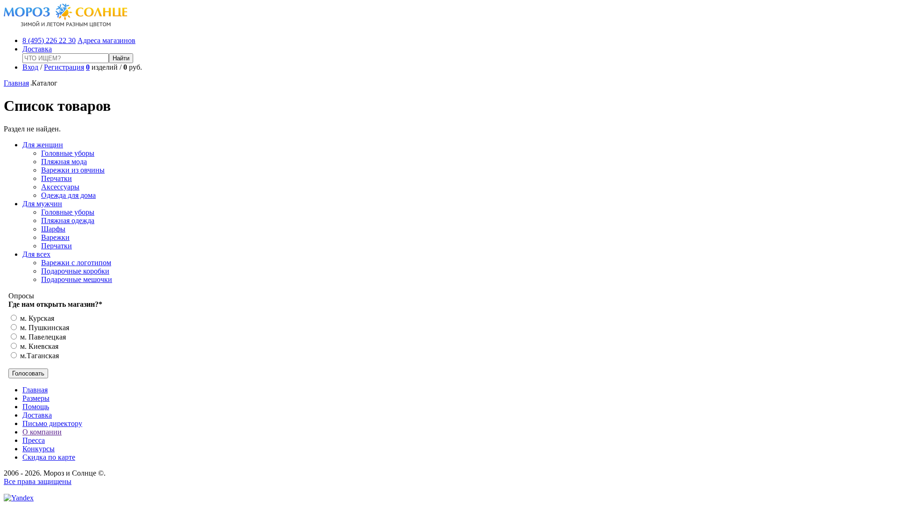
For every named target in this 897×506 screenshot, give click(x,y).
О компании (42, 432)
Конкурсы (38, 449)
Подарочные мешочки (76, 279)
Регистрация (64, 67)
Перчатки (56, 178)
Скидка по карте (48, 457)
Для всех (36, 254)
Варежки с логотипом (76, 263)
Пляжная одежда (67, 220)
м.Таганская (38, 356)
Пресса (33, 440)
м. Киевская (38, 346)
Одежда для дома (68, 195)
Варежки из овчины (73, 170)
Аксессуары (60, 187)
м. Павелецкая (42, 337)
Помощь (35, 407)
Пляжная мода (64, 162)
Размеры (36, 398)
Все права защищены (37, 481)
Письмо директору (52, 423)
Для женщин (42, 145)
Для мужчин (42, 204)
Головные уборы (67, 153)
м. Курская (36, 318)
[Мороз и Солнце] (66, 25)
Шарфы (53, 229)
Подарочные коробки (75, 271)
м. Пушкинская (43, 328)
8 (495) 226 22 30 (49, 40)
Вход (30, 67)
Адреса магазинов (106, 40)
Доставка (37, 49)
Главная (16, 83)
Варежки (55, 237)
